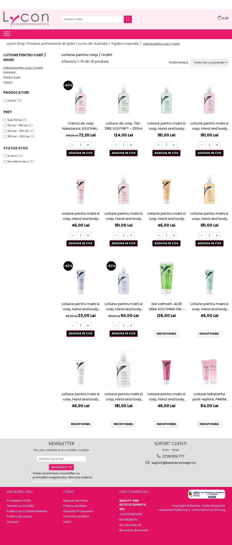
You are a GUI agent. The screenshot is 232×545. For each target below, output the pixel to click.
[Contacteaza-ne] (223, 33)
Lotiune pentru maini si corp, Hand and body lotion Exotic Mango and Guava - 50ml (166, 216)
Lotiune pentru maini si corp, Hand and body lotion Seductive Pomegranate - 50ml (166, 397)
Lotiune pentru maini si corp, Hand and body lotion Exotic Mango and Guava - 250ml (209, 216)
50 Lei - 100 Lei (17, 125)
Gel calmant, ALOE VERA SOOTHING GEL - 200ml (166, 306)
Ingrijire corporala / (126, 43)
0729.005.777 (173, 456)
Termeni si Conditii (20, 506)
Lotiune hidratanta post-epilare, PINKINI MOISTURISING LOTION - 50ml (209, 397)
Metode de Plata (75, 501)
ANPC (67, 522)
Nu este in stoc (18, 161)
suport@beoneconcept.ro (173, 462)
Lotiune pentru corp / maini (23, 68)
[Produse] (7, 35)
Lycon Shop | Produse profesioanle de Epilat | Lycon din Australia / (59, 43)
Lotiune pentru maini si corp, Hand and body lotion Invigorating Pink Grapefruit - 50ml (80, 216)
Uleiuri (7, 82)
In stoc (12, 156)
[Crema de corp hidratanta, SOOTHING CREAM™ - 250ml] (80, 97)
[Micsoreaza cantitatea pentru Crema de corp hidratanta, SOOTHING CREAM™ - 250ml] (73, 145)
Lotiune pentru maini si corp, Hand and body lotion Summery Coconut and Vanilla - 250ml (124, 397)
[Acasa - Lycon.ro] (26, 19)
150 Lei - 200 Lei (18, 136)
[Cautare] (128, 19)
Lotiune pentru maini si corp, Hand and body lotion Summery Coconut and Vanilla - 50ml (80, 397)
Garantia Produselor (78, 511)
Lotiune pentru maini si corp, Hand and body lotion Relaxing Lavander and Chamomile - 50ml (80, 306)
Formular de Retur (76, 516)
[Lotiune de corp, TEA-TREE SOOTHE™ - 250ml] (123, 97)
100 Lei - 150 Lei (18, 131)
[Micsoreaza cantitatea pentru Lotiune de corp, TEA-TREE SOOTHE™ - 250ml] (116, 145)
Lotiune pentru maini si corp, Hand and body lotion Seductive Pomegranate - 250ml (209, 126)
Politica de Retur (75, 506)
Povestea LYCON (19, 501)
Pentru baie (11, 77)
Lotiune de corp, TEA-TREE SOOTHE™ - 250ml (123, 126)
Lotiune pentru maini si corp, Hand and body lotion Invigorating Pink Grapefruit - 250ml (124, 216)
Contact (13, 522)
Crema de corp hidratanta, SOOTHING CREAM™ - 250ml (80, 126)
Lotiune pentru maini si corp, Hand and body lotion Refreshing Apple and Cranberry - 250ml (166, 126)
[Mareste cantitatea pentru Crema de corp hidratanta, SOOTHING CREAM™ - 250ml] (88, 145)
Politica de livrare (19, 516)
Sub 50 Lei (14, 120)
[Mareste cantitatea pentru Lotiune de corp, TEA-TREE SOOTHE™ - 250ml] (131, 145)
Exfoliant (9, 72)
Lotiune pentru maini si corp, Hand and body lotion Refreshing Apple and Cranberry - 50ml (209, 306)
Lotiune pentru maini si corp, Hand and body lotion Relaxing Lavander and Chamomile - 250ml (124, 306)
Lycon (11, 100)
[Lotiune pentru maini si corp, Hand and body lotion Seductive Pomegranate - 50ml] (166, 368)
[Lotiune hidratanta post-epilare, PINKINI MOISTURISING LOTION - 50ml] (209, 368)
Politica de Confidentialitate (53, 481)
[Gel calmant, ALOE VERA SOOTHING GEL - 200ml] (166, 278)
